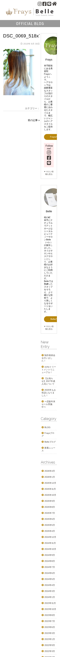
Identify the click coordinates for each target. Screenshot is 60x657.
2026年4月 (49, 471)
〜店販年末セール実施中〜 (48, 404)
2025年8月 (49, 507)
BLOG (47, 427)
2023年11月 (50, 603)
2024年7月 (49, 567)
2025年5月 (49, 525)
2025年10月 (50, 495)
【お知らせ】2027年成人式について (48, 381)
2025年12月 (50, 483)
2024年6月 (49, 573)
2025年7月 (49, 513)
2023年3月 (49, 633)
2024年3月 (49, 591)
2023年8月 (49, 615)
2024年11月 (50, 543)
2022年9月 (49, 645)
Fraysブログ (48, 434)
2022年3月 (49, 651)
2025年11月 (50, 489)
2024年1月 (49, 597)
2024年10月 (50, 549)
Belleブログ (50, 442)
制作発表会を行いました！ (48, 358)
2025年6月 (49, 519)
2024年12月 (50, 537)
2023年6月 (49, 627)
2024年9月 (49, 555)
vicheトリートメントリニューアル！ (49, 370)
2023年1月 (49, 639)
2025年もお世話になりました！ (49, 393)
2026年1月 (49, 477)
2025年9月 (49, 501)
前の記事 (33, 120)
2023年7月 (49, 621)
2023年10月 (50, 609)
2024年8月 (49, 561)
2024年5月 (49, 579)
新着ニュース (48, 449)
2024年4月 (49, 585)
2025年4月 (49, 531)
